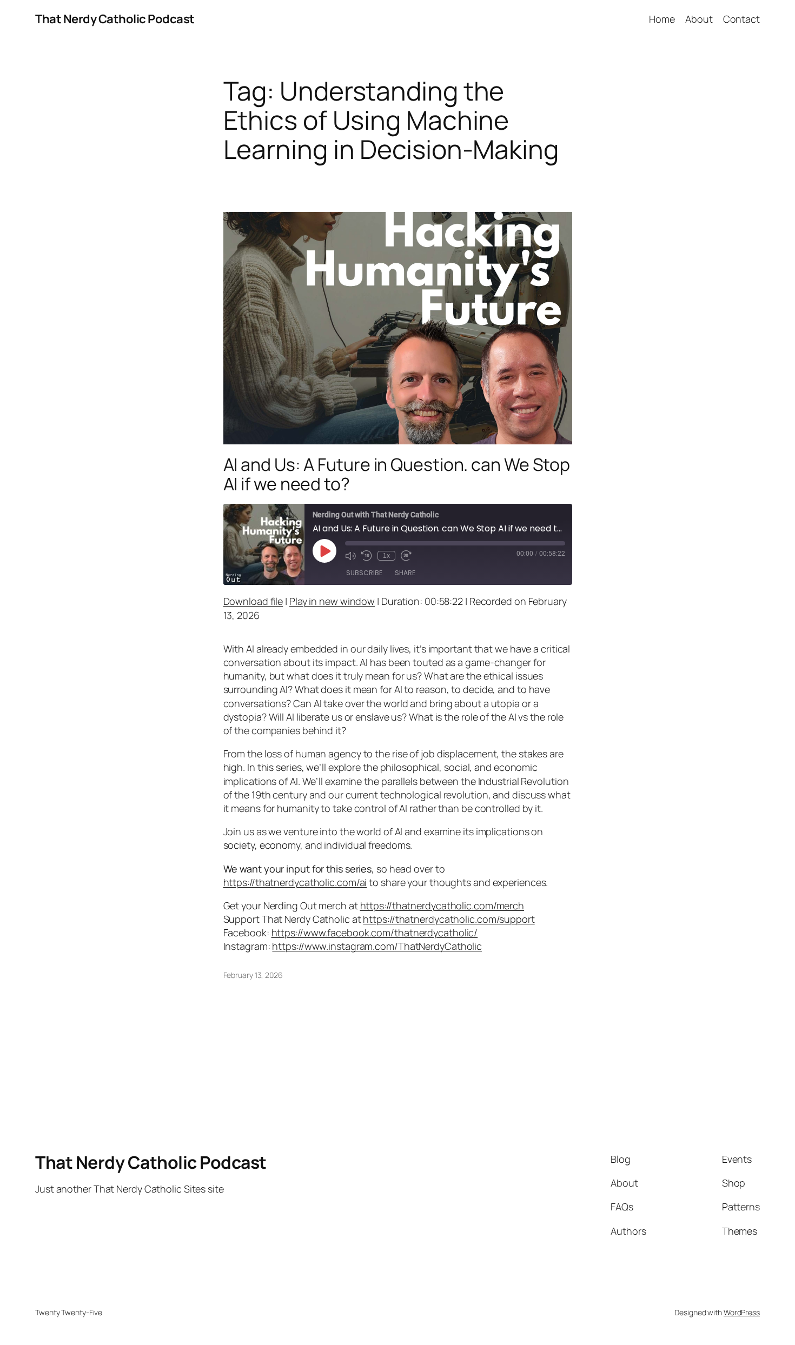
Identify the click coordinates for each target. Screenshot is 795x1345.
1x (386, 556)
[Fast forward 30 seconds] (406, 555)
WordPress (742, 1312)
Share (405, 572)
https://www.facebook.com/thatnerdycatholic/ (374, 932)
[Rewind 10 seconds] (366, 555)
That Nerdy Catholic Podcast (115, 19)
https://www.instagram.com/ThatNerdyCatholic (377, 946)
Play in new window (332, 601)
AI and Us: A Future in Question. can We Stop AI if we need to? (397, 474)
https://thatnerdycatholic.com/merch (442, 905)
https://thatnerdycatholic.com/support (448, 919)
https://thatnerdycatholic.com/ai (295, 882)
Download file (253, 601)
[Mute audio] (350, 556)
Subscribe (364, 572)
